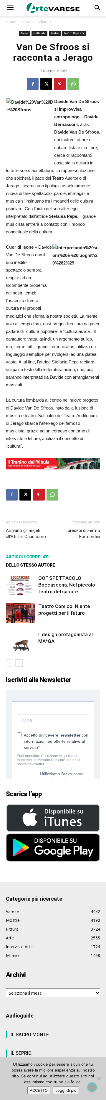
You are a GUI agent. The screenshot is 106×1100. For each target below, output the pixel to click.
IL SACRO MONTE (30, 1034)
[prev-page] (9, 663)
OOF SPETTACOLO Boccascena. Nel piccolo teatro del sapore (66, 584)
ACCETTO (39, 1090)
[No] (99, 1079)
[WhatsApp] (73, 84)
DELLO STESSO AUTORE (30, 565)
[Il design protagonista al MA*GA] (20, 641)
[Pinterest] (60, 84)
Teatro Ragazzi (74, 33)
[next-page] (19, 663)
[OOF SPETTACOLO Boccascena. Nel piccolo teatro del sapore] (20, 585)
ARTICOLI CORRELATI (27, 557)
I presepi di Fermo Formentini (82, 533)
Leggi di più (66, 1090)
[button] (10, 8)
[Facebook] (33, 84)
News (26, 21)
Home (11, 21)
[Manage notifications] (92, 1087)
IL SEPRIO (21, 1053)
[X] (46, 84)
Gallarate (44, 21)
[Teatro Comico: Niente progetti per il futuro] (20, 613)
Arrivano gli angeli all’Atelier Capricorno (26, 533)
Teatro (55, 33)
